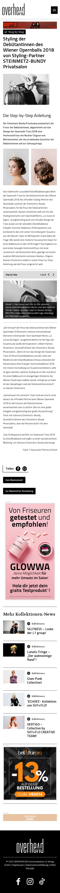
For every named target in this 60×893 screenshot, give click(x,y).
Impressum (18, 865)
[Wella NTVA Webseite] (30, 28)
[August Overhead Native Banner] (30, 799)
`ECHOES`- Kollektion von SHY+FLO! (41, 703)
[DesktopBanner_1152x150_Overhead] (30, 820)
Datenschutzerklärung (37, 865)
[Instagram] (30, 882)
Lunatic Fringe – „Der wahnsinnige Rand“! (39, 655)
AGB (52, 865)
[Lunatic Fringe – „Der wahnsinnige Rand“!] (14, 650)
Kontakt (30, 868)
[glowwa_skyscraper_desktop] (30, 551)
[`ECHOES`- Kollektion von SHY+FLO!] (14, 699)
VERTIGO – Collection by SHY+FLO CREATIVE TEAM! (41, 730)
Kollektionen (38, 624)
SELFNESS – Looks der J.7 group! (40, 630)
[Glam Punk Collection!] (14, 676)
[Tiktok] (42, 882)
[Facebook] (18, 468)
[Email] (24, 468)
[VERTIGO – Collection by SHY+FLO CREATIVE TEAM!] (14, 722)
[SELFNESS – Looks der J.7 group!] (14, 627)
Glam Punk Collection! (34, 680)
